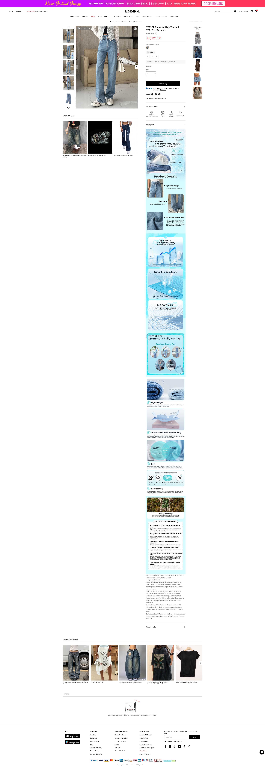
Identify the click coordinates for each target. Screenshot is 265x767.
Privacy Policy (94, 751)
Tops (100, 16)
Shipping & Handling (121, 738)
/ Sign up (245, 11)
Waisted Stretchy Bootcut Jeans (123, 155)
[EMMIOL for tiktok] (174, 746)
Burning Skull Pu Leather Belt (97, 155)
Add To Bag (163, 84)
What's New (74, 16)
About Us (93, 735)
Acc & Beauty (147, 16)
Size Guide (149, 66)
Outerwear (128, 16)
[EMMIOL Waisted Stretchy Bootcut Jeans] (125, 137)
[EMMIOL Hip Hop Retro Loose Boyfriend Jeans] (132, 663)
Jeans (131, 22)
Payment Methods (120, 741)
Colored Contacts (120, 751)
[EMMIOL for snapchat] (189, 746)
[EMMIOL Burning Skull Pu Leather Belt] (100, 137)
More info (163, 90)
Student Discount (145, 754)
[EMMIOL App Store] (72, 738)
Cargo (108, 16)
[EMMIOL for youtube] (179, 746)
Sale (93, 16)
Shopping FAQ (144, 738)
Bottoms (116, 16)
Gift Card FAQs (144, 741)
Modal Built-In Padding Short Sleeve (187, 682)
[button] (68, 27)
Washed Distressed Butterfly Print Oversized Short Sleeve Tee (157, 683)
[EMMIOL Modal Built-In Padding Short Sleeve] (189, 663)
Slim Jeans (137, 22)
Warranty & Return (120, 735)
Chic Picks (174, 16)
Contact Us (93, 738)
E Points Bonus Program (147, 748)
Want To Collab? (95, 741)
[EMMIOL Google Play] (72, 744)
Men (137, 16)
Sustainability (161, 16)
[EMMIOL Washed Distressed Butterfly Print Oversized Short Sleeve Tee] (160, 663)
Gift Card (117, 748)
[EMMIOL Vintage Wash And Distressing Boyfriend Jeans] (76, 663)
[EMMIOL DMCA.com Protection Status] (169, 762)
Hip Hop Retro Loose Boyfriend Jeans (130, 682)
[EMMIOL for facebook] (165, 746)
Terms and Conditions (97, 754)
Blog (91, 744)
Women (85, 16)
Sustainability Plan (96, 748)
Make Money (143, 751)
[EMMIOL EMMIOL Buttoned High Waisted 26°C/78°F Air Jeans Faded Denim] (147, 48)
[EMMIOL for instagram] (170, 746)
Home (112, 22)
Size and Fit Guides (145, 735)
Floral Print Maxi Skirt (97, 682)
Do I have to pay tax (146, 744)
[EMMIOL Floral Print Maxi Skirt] (104, 663)
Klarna (117, 744)
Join (194, 737)
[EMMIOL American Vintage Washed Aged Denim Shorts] (75, 137)
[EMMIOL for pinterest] (184, 746)
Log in (240, 11)
